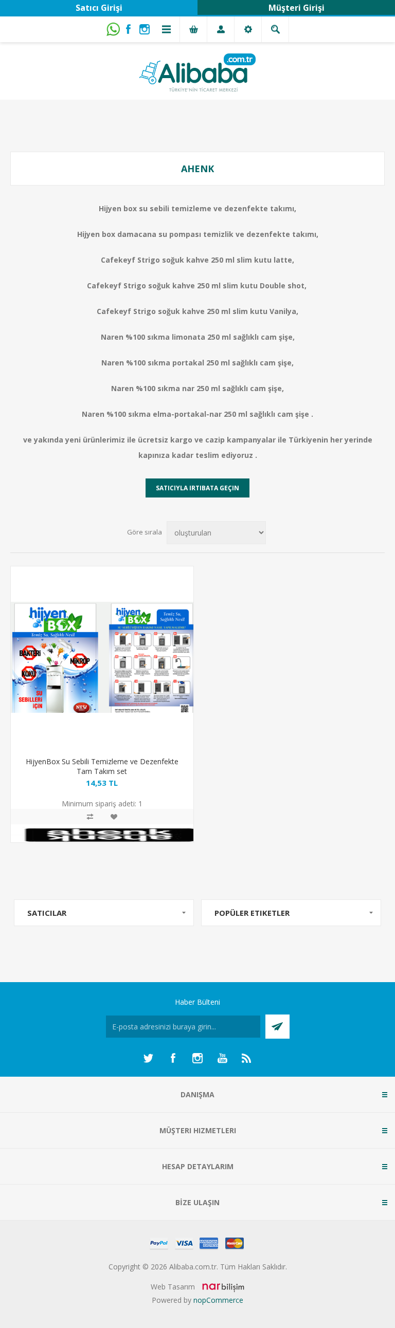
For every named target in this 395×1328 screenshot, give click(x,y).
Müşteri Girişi (296, 7)
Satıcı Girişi (99, 7)
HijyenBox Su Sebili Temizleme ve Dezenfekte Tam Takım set (102, 766)
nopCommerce (218, 1300)
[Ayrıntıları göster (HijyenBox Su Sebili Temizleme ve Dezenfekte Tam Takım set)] (102, 657)
